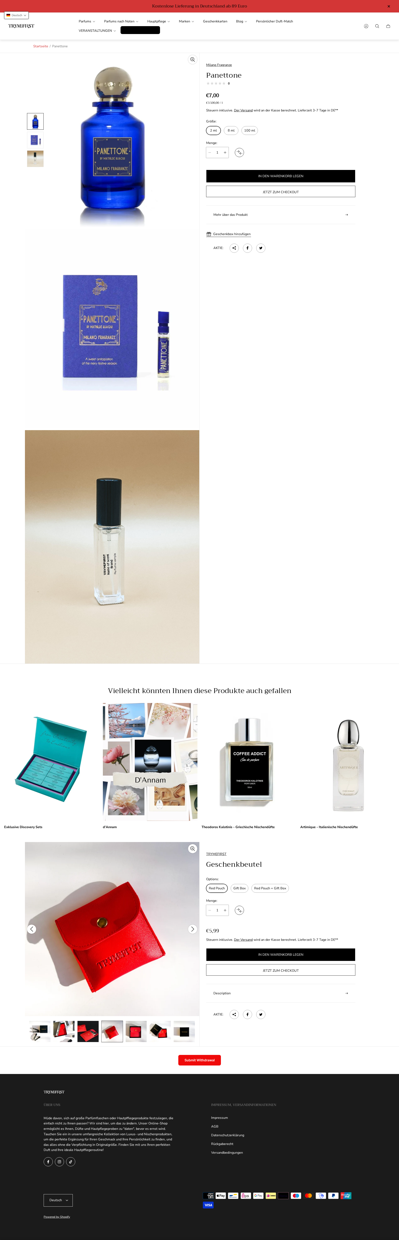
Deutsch (55, 1200)
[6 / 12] (40, 1031)
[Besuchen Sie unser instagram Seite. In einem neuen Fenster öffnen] (59, 1161)
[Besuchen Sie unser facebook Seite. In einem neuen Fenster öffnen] (48, 1161)
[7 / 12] (64, 1031)
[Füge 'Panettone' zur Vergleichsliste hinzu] (239, 152)
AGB (214, 1126)
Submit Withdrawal (200, 1060)
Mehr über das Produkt (230, 214)
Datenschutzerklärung (227, 1135)
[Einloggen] (366, 26)
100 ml (249, 130)
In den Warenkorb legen (280, 176)
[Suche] (377, 26)
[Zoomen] (192, 59)
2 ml (213, 130)
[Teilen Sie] (234, 248)
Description (222, 993)
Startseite (40, 46)
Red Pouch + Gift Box (270, 888)
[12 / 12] (184, 1031)
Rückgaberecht (222, 1144)
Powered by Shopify (57, 1217)
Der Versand (243, 110)
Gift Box (239, 888)
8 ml (231, 130)
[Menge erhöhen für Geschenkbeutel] (225, 910)
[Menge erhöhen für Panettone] (225, 152)
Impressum (219, 1118)
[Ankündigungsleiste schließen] (388, 6)
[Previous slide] (31, 929)
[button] (16, 15)
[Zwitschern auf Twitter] (260, 248)
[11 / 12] (160, 1031)
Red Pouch (217, 888)
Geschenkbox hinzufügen (232, 234)
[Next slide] (192, 929)
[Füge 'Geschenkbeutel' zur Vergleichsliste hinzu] (239, 910)
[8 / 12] (88, 1031)
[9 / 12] (112, 1031)
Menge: (211, 143)
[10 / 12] (136, 1031)
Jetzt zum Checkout (281, 192)
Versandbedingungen (227, 1152)
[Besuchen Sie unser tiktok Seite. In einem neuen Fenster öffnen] (70, 1161)
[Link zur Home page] (54, 1093)
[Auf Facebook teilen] (247, 248)
